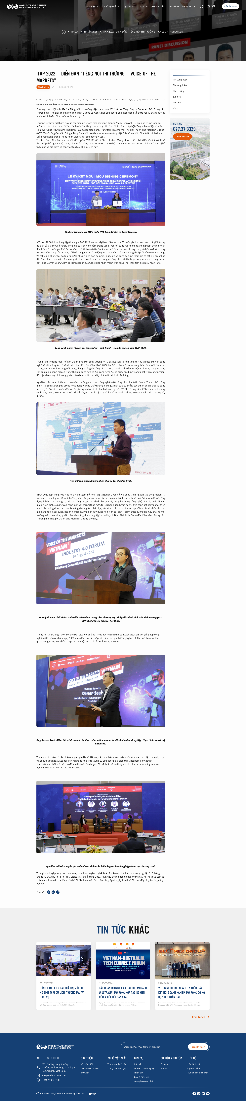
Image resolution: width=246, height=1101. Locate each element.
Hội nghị (138, 1064)
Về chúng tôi (87, 1064)
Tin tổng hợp (180, 79)
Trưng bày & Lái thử (143, 1081)
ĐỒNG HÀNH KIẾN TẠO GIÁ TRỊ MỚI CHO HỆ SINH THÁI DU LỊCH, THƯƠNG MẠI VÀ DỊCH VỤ (62, 992)
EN (211, 10)
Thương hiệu (180, 85)
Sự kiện (177, 102)
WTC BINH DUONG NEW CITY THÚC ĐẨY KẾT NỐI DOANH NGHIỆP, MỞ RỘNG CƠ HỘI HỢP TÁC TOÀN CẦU (182, 992)
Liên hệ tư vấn (194, 1064)
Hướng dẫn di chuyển (197, 1072)
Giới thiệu (91, 6)
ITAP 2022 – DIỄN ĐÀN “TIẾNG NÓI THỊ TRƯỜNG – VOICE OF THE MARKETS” (143, 31)
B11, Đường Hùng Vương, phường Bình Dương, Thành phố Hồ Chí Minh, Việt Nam (59, 1067)
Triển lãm (138, 1072)
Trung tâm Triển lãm (117, 1064)
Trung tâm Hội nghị (116, 1068)
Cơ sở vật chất (109, 6)
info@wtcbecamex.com (54, 1075)
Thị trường (178, 91)
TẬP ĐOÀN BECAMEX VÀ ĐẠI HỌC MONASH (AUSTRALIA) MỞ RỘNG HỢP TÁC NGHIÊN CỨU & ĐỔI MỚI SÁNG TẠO (123, 992)
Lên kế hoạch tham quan (180, 6)
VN (213, 6)
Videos (176, 108)
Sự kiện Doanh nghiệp (144, 1068)
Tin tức (141, 6)
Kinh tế (177, 96)
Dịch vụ (127, 6)
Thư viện (85, 1072)
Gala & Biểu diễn (142, 1077)
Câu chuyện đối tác (90, 1068)
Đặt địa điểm (158, 6)
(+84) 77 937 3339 (51, 1080)
